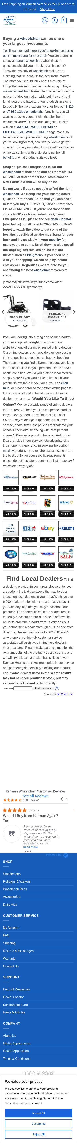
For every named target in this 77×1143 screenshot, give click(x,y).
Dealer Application (16, 1051)
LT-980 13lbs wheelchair (24, 111)
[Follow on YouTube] (51, 1074)
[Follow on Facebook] (26, 1074)
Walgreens (35, 255)
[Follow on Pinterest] (45, 1074)
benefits (8, 157)
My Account (11, 927)
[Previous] (3, 312)
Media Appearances (17, 1043)
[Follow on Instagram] (32, 1074)
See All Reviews (35, 795)
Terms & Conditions (16, 1058)
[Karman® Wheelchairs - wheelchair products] (16, 20)
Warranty (9, 958)
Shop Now (47, 9)
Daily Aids (10, 904)
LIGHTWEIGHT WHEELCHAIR (25, 132)
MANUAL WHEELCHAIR (34, 127)
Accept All (38, 1113)
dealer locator (61, 219)
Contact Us (11, 966)
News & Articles (14, 1012)
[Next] (73, 312)
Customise (39, 1123)
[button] (45, 20)
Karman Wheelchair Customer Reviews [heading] (36, 791)
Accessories (11, 896)
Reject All (38, 1134)
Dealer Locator (13, 997)
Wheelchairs (12, 874)
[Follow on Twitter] (38, 1074)
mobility (55, 239)
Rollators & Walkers (17, 881)
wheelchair (30, 38)
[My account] (55, 20)
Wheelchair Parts (15, 889)
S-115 (69, 106)
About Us (9, 1035)
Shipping (9, 943)
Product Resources (16, 989)
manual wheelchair (28, 60)
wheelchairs (57, 137)
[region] (38, 1109)
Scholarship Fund (15, 1004)
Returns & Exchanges (18, 951)
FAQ (6, 935)
